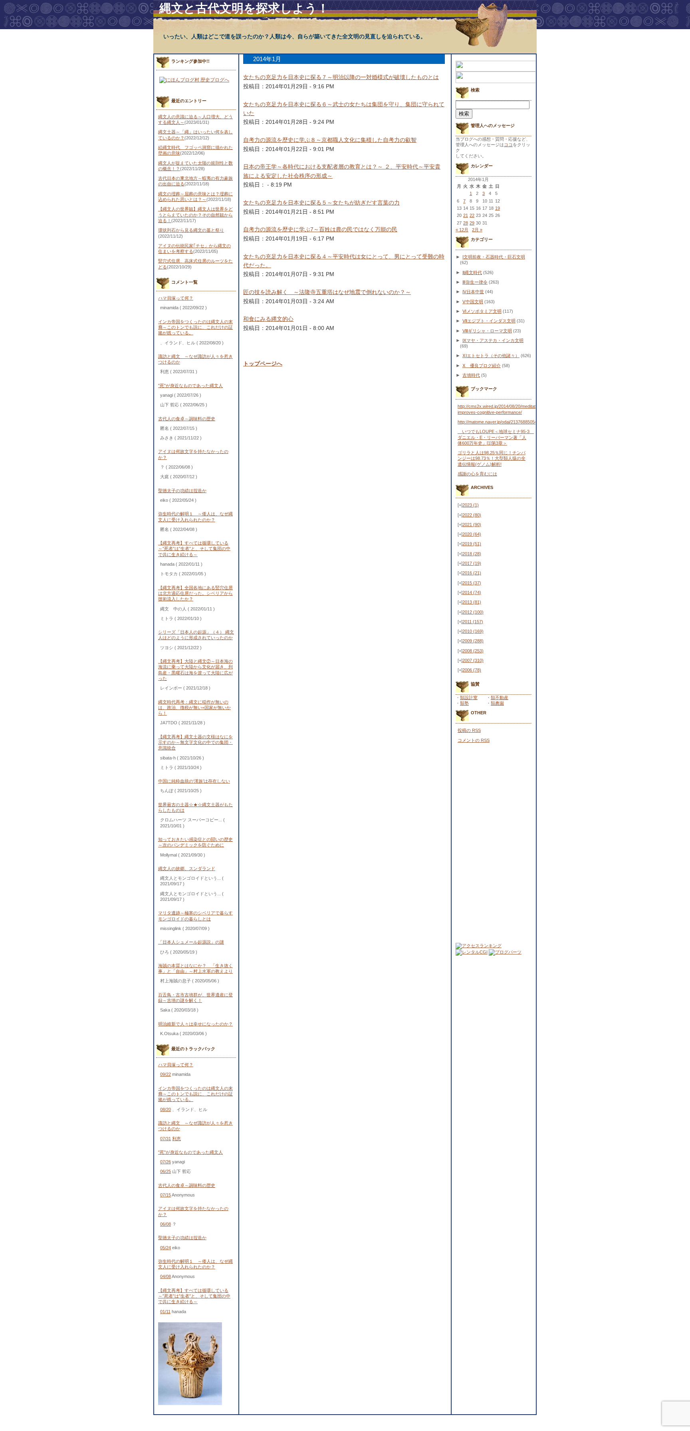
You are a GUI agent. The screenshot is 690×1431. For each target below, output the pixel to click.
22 (472, 215)
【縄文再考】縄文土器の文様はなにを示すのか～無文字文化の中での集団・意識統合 (195, 742)
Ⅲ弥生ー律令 (475, 282)
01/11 (165, 1311)
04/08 (165, 1276)
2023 (470, 505)
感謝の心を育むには (477, 473)
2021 (471, 524)
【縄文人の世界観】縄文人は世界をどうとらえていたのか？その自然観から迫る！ (195, 215)
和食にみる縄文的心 (268, 319)
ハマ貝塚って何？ (175, 298)
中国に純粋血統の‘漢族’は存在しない (194, 781)
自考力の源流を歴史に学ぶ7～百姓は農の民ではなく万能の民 (320, 229)
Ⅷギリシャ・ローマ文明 (487, 330)
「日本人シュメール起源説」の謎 (191, 942)
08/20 (165, 1109)
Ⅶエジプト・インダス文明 (489, 320)
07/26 (165, 1161)
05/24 (165, 1247)
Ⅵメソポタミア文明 (482, 311)
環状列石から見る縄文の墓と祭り (191, 230)
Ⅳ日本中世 (473, 291)
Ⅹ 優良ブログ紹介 (481, 365)
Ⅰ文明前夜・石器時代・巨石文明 (493, 256)
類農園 (497, 703)
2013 (471, 602)
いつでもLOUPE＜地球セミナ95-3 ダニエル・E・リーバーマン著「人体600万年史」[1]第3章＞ (496, 437)
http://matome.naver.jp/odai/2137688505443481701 (507, 421)
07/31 (165, 1138)
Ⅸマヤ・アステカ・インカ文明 (492, 340)
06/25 (165, 1171)
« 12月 (462, 229)
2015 (471, 582)
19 (497, 208)
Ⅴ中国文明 (472, 301)
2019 (471, 543)
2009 (473, 640)
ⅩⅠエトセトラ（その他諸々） (490, 355)
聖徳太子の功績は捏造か (182, 490)
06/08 (165, 1224)
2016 (471, 572)
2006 (471, 670)
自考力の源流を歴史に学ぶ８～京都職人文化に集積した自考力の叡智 (329, 140)
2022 (471, 515)
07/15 (165, 1194)
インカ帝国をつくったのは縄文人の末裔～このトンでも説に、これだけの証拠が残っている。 (195, 327)
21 (465, 215)
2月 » (477, 229)
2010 (473, 631)
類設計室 (469, 697)
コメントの (474, 740)
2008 (473, 650)
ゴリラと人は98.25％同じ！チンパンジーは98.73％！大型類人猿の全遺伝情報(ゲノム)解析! (491, 458)
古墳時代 (471, 375)
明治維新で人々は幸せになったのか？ (195, 1024)
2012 (473, 612)
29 (472, 223)
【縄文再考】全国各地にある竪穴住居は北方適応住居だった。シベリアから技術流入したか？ (195, 593)
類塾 (464, 703)
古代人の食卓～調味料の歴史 (186, 418)
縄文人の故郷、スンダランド (186, 868)
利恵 (176, 1138)
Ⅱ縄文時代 (472, 272)
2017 (471, 563)
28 (465, 223)
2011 (472, 621)
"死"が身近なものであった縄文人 (190, 385)
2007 (473, 660)
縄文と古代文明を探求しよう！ (244, 8)
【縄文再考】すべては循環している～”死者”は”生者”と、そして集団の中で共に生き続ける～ (194, 549)
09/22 (165, 1074)
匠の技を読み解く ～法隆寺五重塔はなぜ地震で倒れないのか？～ (327, 292)
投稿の (469, 730)
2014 (471, 592)
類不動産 (499, 697)
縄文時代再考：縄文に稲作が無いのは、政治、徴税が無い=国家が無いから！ (194, 708)
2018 (471, 553)
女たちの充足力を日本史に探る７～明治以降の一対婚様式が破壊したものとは (341, 77)
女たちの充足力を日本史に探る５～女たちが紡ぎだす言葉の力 (321, 202)
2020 (471, 534)
